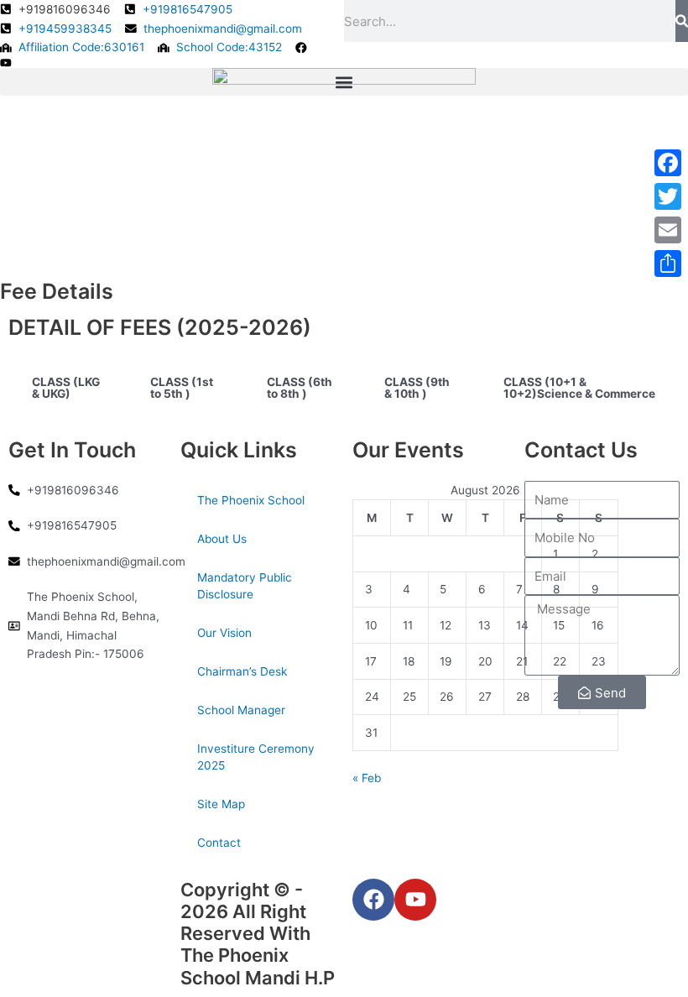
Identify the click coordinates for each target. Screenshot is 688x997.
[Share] (668, 263)
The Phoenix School (251, 500)
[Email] (668, 230)
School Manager (241, 710)
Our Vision (224, 632)
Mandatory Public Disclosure (244, 586)
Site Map (221, 804)
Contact (219, 842)
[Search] (681, 21)
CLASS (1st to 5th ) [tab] (181, 387)
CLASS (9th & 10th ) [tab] (417, 387)
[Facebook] (668, 163)
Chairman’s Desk (242, 671)
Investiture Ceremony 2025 (256, 757)
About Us (222, 538)
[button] (344, 82)
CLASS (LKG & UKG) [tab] (66, 387)
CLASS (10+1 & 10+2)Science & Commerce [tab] (579, 387)
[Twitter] (668, 196)
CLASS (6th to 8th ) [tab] (299, 387)
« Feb (366, 778)
